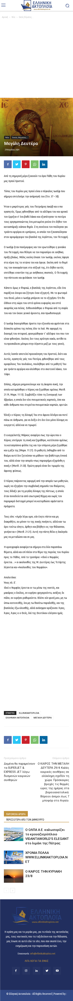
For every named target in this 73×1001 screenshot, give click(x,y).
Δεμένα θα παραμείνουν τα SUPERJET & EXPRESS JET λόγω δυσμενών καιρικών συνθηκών (19, 772)
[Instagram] (26, 970)
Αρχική (5, 17)
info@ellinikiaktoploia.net (42, 953)
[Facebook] (8, 164)
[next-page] (12, 890)
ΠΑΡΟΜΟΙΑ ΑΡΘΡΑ (16, 814)
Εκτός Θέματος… (26, 17)
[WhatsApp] (35, 164)
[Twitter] (17, 164)
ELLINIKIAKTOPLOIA (29, 712)
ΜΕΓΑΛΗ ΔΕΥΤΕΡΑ (42, 717)
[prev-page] (6, 890)
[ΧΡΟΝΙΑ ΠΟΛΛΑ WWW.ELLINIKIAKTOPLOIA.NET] (13, 857)
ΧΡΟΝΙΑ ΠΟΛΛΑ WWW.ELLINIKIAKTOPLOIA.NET (46, 857)
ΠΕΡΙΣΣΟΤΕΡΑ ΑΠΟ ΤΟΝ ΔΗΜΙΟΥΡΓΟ (25, 819)
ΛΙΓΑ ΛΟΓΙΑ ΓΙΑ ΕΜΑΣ (36, 960)
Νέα (13, 17)
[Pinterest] (26, 164)
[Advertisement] (36, 59)
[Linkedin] (43, 164)
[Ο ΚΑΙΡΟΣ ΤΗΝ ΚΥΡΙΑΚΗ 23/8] (13, 876)
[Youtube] (57, 970)
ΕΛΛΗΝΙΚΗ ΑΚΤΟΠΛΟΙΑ (17, 717)
